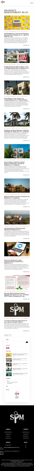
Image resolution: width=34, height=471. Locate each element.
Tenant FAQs (25, 434)
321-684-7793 (8, 445)
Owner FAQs (8, 434)
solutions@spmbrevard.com (11, 447)
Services (8, 436)
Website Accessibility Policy (25, 466)
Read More (25, 45)
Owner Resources (8, 432)
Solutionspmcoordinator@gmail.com (11, 451)
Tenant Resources (25, 432)
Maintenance (25, 436)
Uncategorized (9, 383)
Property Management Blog (16, 11)
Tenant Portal (26, 438)
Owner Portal (8, 438)
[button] (7, 348)
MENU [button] (32, 2)
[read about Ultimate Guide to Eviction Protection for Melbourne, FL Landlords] (17, 185)
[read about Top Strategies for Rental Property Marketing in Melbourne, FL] (17, 217)
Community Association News (12, 382)
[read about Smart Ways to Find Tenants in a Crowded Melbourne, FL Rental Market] (17, 88)
